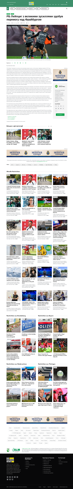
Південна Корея (36, 430)
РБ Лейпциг (30, 164)
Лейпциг (55, 164)
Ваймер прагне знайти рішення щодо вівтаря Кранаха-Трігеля (43, 304)
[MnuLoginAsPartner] (66, 2)
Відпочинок (56, 245)
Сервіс (40, 486)
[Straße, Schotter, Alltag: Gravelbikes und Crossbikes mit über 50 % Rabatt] (14, 134)
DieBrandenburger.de (47, 467)
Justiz (8, 319)
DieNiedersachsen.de (47, 465)
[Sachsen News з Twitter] (56, 111)
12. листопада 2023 (16, 22)
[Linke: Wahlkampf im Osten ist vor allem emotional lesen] (29, 345)
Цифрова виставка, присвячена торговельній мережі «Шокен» (44, 233)
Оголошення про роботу (30, 464)
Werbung (40, 175)
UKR (53, 4)
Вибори (9, 438)
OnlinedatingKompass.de (48, 472)
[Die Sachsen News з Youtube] (15, 477)
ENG (50, 4)
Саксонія (35, 164)
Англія (42, 438)
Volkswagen (63, 438)
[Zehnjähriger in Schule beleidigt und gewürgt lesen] (29, 325)
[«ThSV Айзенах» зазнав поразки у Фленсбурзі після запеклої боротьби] (45, 134)
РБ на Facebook (11, 119)
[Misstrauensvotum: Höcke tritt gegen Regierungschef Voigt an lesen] (45, 395)
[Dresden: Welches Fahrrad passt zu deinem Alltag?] (14, 225)
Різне (12, 8)
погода (35, 432)
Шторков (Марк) (53, 440)
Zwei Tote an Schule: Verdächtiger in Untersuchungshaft (11, 335)
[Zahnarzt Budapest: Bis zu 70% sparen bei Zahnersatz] (60, 295)
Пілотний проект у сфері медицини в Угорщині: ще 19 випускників (13, 258)
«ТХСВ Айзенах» (20, 440)
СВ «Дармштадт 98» (12, 435)
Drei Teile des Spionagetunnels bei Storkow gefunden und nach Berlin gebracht (60, 384)
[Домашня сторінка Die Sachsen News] (8, 477)
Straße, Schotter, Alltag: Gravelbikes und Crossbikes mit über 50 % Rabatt (13, 143)
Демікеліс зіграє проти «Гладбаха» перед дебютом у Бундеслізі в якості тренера (29, 188)
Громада (27, 466)
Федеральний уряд (46, 435)
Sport (40, 339)
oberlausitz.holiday (47, 471)
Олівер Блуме (33, 435)
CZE (58, 4)
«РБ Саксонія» (28, 430)
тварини (16, 430)
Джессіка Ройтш (35, 427)
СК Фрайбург (41, 164)
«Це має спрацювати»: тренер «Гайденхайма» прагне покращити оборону (28, 258)
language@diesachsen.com (41, 161)
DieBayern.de (46, 463)
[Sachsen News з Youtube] (56, 108)
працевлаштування (26, 427)
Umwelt (8, 367)
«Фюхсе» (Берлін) (44, 440)
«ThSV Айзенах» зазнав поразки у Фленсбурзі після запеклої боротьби (44, 143)
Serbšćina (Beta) (64, 4)
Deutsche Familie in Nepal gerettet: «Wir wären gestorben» (58, 335)
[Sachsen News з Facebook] (58, 108)
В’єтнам (37, 440)
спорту (24, 175)
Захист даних (55, 486)
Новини (27, 461)
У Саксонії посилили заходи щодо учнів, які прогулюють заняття (13, 188)
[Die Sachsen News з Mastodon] (10, 479)
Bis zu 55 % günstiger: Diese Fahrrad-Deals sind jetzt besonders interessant (13, 233)
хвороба (30, 432)
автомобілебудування (49, 438)
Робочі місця (44, 8)
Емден (39, 435)
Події (37, 8)
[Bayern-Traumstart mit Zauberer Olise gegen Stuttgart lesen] (45, 345)
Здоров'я (31, 8)
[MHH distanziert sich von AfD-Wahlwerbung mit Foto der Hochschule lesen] (29, 395)
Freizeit (40, 319)
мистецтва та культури (21, 8)
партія (60, 432)
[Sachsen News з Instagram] (63, 106)
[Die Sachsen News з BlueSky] (8, 479)
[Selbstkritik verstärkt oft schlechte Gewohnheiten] (29, 201)
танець (22, 430)
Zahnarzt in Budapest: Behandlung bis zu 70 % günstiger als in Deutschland (59, 304)
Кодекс (44, 486)
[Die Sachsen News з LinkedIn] (10, 477)
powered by (10, 4)
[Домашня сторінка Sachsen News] (58, 106)
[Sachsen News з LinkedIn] (61, 106)
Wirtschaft (9, 339)
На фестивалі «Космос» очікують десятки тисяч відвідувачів (59, 188)
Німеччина (23, 164)
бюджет (24, 432)
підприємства (49, 432)
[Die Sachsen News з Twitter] (12, 479)
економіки (9, 267)
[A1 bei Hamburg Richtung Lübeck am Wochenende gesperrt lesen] (14, 395)
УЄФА (30, 438)
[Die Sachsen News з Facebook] (17, 477)
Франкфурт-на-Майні (61, 435)
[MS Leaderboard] (37, 153)
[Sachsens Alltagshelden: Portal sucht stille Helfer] (29, 272)
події (27, 468)
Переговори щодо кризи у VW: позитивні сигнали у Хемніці (59, 280)
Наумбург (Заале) (61, 430)
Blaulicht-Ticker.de (47, 460)
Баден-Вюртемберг (49, 164)
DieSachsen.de (46, 461)
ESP (55, 4)
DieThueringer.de (46, 469)
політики (55, 197)
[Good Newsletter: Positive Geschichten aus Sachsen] (45, 250)
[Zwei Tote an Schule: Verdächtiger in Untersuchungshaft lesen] (14, 325)
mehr (17, 193)
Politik (23, 339)
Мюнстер (54, 430)
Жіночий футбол (43, 427)
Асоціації (11, 430)
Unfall (55, 319)
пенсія (53, 435)
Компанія (27, 463)
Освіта (8, 175)
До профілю (59, 114)
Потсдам (40, 443)
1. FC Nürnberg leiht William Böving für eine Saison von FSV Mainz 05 (60, 355)
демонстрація (35, 438)
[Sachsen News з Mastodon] (63, 108)
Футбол (12, 164)
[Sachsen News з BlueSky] (61, 108)
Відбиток (49, 486)
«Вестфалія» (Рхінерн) (62, 440)
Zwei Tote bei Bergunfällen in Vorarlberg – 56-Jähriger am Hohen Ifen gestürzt (44, 335)
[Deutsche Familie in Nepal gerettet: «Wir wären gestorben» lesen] (60, 325)
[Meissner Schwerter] (60, 75)
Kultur (55, 388)
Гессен (57, 438)
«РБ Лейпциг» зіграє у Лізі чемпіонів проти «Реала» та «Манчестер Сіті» (29, 304)
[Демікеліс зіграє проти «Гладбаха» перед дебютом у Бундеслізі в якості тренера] (29, 134)
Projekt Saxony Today (26, 448)
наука (27, 440)
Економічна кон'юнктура (45, 430)
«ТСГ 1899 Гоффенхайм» (16, 432)
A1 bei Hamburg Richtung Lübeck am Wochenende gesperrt (12, 405)
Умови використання (63, 486)
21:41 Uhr (23, 22)
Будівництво (42, 432)
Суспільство (28, 443)
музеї (10, 427)
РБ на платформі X (11, 118)
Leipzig (9, 22)
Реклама (8, 129)
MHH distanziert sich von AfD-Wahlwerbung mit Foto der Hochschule (28, 405)
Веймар (31, 440)
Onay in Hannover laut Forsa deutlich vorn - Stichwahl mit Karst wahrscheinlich (28, 384)
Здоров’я (34, 443)
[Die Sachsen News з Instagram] (12, 477)
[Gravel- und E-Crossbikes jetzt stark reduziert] (45, 179)
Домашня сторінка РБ (12, 116)
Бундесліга (18, 164)
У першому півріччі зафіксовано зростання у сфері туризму (59, 258)
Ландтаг (55, 432)
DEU (47, 4)
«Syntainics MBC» (17, 427)
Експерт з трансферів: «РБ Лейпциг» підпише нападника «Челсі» (45, 210)
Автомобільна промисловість (54, 427)
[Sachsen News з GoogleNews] (56, 106)
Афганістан (26, 435)
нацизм (46, 443)
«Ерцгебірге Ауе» (23, 438)
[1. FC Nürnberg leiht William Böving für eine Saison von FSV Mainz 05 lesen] (60, 345)
